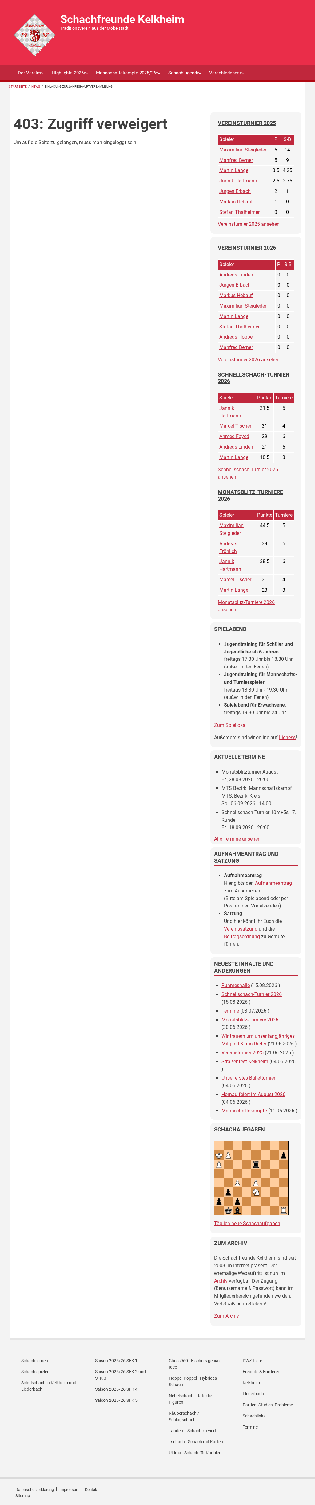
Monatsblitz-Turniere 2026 (249, 1020)
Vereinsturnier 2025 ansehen (249, 224)
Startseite (18, 86)
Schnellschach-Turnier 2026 (251, 994)
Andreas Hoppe (236, 337)
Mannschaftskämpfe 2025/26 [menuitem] (124, 75)
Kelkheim (251, 1382)
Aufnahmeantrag (273, 883)
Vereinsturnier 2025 (242, 1053)
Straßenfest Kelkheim (244, 1061)
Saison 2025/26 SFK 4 (116, 1389)
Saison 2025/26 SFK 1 (116, 1360)
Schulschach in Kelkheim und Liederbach (48, 1386)
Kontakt (91, 1489)
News (35, 86)
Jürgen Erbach (235, 191)
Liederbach (253, 1393)
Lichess (287, 737)
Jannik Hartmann (238, 181)
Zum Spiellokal (230, 725)
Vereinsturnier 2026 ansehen (249, 360)
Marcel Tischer (235, 426)
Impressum (69, 1489)
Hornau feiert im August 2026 (253, 1094)
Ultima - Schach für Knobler (195, 1452)
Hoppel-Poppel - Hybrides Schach (193, 1381)
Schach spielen (35, 1371)
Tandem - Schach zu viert (192, 1430)
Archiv (221, 1281)
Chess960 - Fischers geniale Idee (195, 1364)
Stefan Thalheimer (239, 212)
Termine (230, 1011)
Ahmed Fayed (234, 436)
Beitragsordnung (242, 936)
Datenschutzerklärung (34, 1489)
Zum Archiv (226, 1316)
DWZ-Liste (252, 1360)
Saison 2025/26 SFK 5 (116, 1400)
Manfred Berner (236, 160)
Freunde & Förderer (261, 1371)
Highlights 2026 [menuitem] (65, 75)
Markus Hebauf (236, 202)
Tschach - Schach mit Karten (196, 1441)
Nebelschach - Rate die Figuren (190, 1399)
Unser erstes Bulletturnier (248, 1078)
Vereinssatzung (240, 929)
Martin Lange (233, 170)
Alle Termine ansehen (237, 839)
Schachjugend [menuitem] (180, 75)
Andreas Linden (236, 275)
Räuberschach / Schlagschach (184, 1416)
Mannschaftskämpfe (244, 1111)
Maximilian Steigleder (242, 150)
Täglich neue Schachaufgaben (247, 1223)
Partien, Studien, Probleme (268, 1404)
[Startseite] (35, 34)
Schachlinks (254, 1415)
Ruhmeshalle (235, 985)
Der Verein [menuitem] (26, 75)
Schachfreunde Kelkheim (122, 19)
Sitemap (22, 1496)
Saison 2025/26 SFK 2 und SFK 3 (120, 1375)
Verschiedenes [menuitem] (222, 75)
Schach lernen (34, 1360)
